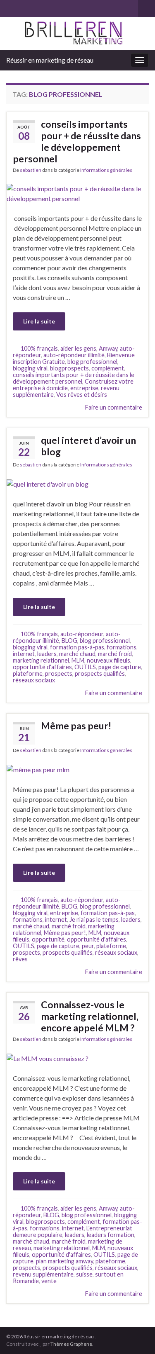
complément (107, 368)
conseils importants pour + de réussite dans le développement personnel (77, 141)
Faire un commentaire (113, 407)
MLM (78, 660)
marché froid (115, 653)
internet (24, 653)
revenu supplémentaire (43, 1274)
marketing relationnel (41, 660)
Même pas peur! (76, 725)
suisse (84, 1274)
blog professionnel (92, 361)
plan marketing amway (64, 1261)
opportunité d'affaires (42, 666)
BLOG (69, 640)
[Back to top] (136, 1335)
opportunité (48, 939)
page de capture (119, 666)
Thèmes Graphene (71, 1344)
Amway (108, 348)
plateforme (28, 673)
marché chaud (77, 653)
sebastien (30, 170)
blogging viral (30, 368)
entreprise (84, 387)
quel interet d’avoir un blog (88, 445)
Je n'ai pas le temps (94, 919)
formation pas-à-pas (77, 647)
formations (121, 647)
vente (49, 1280)
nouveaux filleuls (108, 660)
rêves (20, 959)
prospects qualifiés (100, 673)
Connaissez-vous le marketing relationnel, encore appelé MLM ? (89, 1016)
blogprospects (69, 368)
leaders (47, 653)
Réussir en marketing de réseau (49, 60)
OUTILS (85, 666)
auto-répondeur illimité (74, 354)
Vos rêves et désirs (81, 394)
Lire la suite (39, 321)
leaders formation (110, 1234)
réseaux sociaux (34, 680)
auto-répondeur (81, 633)
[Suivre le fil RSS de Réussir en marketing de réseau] (10, 7)
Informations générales (106, 170)
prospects (58, 673)
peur (88, 945)
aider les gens (78, 348)
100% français (39, 348)
